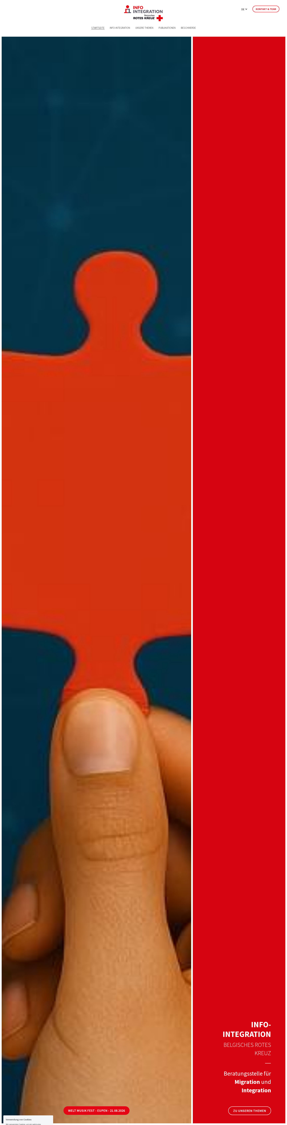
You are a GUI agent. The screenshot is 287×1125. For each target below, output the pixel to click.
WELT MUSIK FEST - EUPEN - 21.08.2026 (96, 1110)
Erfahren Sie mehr (26, 1098)
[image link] (143, 13)
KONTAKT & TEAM (266, 9)
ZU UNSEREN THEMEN (249, 1111)
